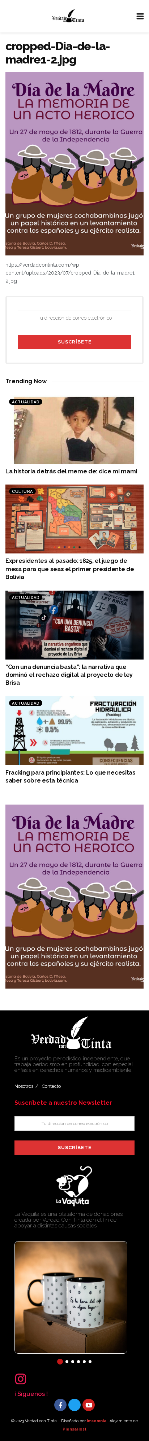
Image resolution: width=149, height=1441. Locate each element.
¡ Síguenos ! (31, 1393)
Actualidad (25, 402)
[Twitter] (74, 1405)
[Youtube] (88, 1405)
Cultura (22, 491)
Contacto (51, 1086)
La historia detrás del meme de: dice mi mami (71, 471)
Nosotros (23, 1086)
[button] (60, 1362)
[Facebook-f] (60, 1405)
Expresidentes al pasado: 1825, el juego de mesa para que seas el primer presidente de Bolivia (69, 569)
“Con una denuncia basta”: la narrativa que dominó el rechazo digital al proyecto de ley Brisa (69, 675)
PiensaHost (74, 1429)
